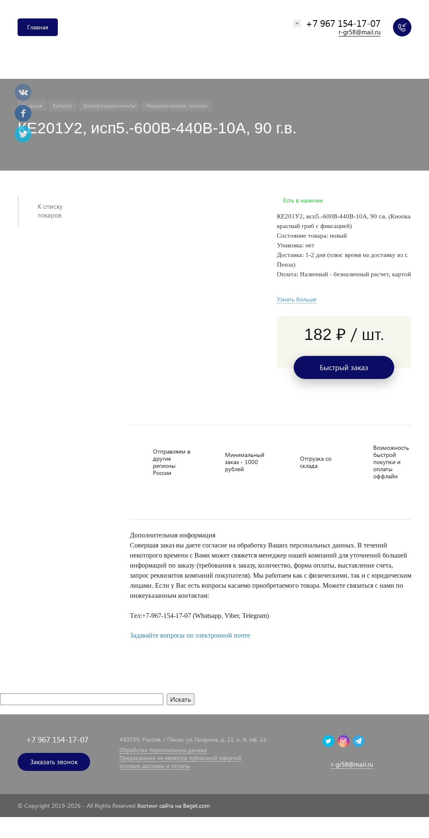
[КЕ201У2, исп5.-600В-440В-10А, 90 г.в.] (193, 200)
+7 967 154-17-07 (343, 22)
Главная (37, 27)
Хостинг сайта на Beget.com (173, 805)
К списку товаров (50, 210)
